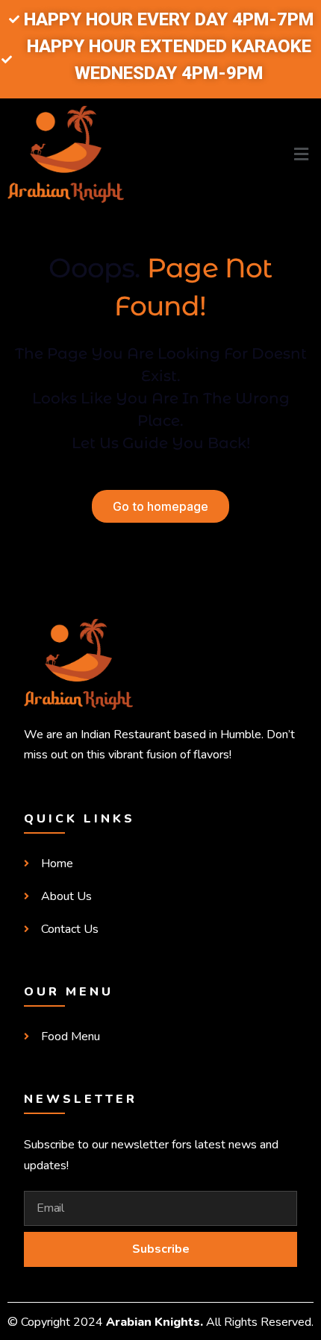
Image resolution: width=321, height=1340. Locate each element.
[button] (241, 155)
